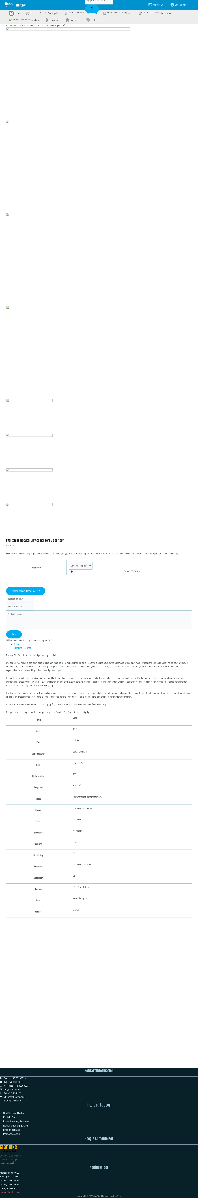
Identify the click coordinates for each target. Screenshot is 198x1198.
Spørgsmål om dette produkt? (26, 591)
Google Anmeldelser (99, 1138)
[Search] (92, 8)
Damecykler (16, 25)
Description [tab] (19, 644)
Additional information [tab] (24, 647)
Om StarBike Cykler (13, 1113)
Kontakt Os (9, 1117)
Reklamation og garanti (15, 1125)
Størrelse (36, 567)
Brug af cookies (11, 1129)
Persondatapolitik (12, 1134)
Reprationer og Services (16, 1121)
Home (8, 25)
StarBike (21, 5)
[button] (78, 20)
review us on (6, 1163)
